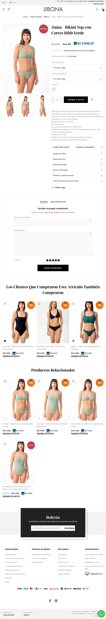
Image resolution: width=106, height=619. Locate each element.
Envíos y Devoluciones (14, 558)
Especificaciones (58, 201)
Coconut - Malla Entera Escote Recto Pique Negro (18, 347)
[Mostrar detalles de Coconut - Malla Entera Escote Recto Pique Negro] (19, 322)
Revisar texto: (19, 230)
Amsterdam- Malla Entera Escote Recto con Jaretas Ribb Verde (17, 487)
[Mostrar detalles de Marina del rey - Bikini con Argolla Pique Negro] (53, 322)
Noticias (8, 578)
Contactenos (37, 562)
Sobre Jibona (11, 562)
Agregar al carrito (76, 99)
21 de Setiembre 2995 (94, 554)
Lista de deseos (64, 570)
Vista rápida (5, 308)
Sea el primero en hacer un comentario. (79, 51)
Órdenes (62, 558)
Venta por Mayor (12, 570)
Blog (7, 581)
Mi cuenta (62, 554)
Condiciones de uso (13, 566)
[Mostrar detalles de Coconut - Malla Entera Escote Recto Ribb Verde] (53, 400)
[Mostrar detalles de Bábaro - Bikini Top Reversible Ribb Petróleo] (87, 322)
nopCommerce (8, 615)
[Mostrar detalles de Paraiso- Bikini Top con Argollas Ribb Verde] (19, 400)
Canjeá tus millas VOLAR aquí (96, 2)
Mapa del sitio (64, 574)
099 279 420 (90, 558)
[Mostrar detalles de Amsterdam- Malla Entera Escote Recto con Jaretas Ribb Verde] (19, 462)
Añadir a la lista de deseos (92, 100)
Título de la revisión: (22, 217)
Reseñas (44, 201)
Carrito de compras (66, 566)
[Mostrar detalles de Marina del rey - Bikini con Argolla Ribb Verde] (87, 400)
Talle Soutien (57, 62)
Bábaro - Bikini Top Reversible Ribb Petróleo (85, 347)
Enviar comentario (53, 268)
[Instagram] (56, 600)
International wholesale (15, 574)
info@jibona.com (92, 562)
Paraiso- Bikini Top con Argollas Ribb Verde (18, 425)
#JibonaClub (11, 554)
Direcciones (63, 562)
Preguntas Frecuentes (41, 554)
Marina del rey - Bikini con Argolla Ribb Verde (87, 425)
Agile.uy (26, 615)
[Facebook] (50, 600)
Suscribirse (69, 528)
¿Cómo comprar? (39, 558)
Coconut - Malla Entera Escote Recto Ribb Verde (52, 425)
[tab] (44, 201)
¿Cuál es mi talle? (74, 147)
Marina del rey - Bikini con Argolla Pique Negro (51, 347)
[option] (10, 106)
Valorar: (17, 260)
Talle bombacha (58, 73)
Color (53, 84)
